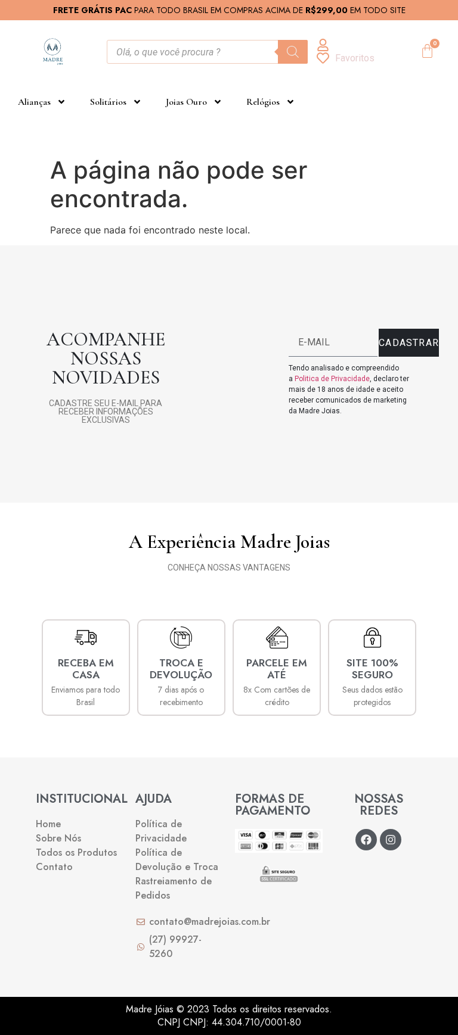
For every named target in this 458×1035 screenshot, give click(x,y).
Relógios (263, 102)
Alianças (34, 102)
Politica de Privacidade (332, 379)
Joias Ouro (186, 102)
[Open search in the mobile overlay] (207, 52)
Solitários (108, 102)
